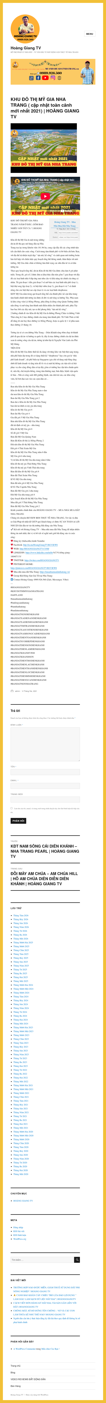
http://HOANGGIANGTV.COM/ (34, 548)
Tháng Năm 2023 (21, 1054)
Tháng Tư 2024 (20, 1011)
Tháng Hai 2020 (20, 1170)
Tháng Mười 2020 (21, 1139)
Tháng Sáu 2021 (20, 1108)
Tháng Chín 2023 (21, 1038)
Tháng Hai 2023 (20, 1065)
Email (15, 780)
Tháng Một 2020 (20, 1174)
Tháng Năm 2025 (21, 965)
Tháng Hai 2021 (20, 1123)
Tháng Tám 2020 (20, 1147)
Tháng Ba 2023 (20, 1062)
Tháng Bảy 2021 (20, 1104)
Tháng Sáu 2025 (20, 961)
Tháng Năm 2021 (21, 1112)
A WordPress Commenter (24, 1348)
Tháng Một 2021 (20, 1127)
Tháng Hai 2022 (20, 1077)
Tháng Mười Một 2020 (23, 1135)
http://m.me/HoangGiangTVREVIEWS (40, 544)
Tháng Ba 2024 (20, 1015)
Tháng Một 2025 (20, 981)
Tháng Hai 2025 (20, 977)
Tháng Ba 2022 (20, 1073)
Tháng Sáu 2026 (20, 923)
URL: (56, 233)
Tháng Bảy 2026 (20, 919)
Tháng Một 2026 (20, 938)
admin (17, 691)
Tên (13, 766)
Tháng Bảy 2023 (20, 1046)
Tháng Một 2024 (20, 1023)
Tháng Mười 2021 (21, 1093)
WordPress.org (19, 1238)
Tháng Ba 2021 (20, 1120)
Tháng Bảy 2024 (20, 1000)
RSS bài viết (18, 1231)
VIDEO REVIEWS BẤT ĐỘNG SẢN (28, 1379)
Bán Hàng (16, 1386)
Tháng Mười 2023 (21, 1035)
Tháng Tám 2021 (20, 1100)
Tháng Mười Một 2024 (23, 988)
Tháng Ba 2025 (20, 973)
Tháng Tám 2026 (20, 915)
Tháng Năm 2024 (21, 1008)
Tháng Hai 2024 (20, 1019)
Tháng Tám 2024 (20, 996)
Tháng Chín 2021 (21, 1096)
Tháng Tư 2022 (20, 1069)
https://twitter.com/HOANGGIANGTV (42, 560)
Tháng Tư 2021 (20, 1116)
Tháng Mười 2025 (21, 946)
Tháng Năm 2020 (21, 1158)
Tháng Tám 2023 (20, 1042)
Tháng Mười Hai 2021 (23, 1085)
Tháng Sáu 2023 (20, 1050)
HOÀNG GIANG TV (23, 1200)
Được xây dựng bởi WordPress (37, 1394)
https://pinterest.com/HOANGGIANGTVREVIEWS (34, 567)
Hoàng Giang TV (26, 48)
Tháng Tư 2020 (20, 1162)
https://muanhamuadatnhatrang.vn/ (55, 571)
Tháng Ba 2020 (20, 1166)
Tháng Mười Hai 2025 (23, 942)
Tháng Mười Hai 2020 (23, 1131)
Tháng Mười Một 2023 (23, 1031)
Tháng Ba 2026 (20, 934)
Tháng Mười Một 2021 (23, 1089)
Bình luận (17, 724)
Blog (13, 1372)
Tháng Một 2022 (20, 1081)
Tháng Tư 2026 (20, 930)
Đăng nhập (18, 1227)
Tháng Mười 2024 (21, 992)
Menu (89, 33)
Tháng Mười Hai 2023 (23, 1027)
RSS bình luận (19, 1235)
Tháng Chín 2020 (21, 1143)
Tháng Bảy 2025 (20, 957)
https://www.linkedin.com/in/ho (39, 552)
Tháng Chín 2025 (21, 950)
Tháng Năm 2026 (21, 926)
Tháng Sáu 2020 (20, 1154)
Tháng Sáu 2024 (20, 1004)
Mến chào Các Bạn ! (50, 1348)
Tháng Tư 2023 (20, 1058)
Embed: (55, 237)
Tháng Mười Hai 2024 (23, 984)
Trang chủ (15, 1365)
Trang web (17, 794)
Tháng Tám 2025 (20, 954)
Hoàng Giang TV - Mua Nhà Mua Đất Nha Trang (65, 223)
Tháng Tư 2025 (20, 969)
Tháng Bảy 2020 (20, 1150)
